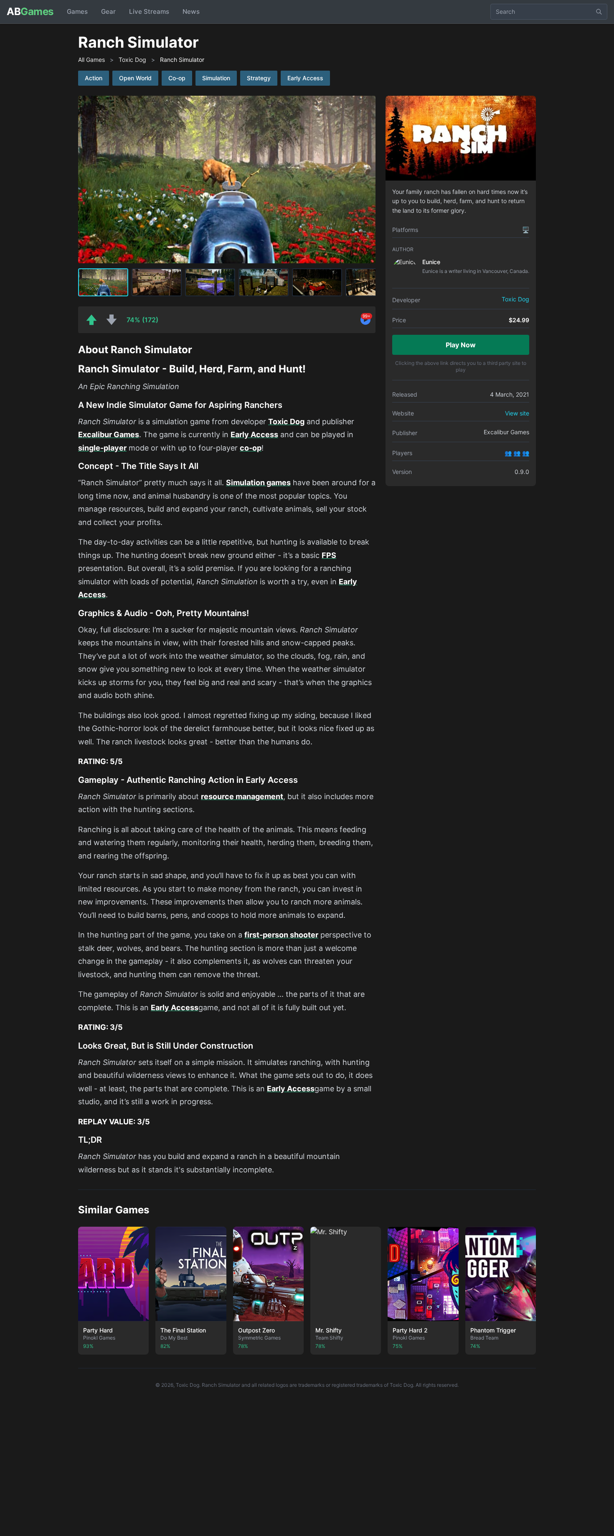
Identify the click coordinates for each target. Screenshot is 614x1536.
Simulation (216, 78)
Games (77, 11)
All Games (91, 59)
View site (517, 413)
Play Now (461, 345)
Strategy (259, 78)
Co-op (176, 78)
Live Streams (149, 11)
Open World (135, 78)
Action (93, 78)
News (191, 11)
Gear (108, 11)
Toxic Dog (132, 59)
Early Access (305, 78)
